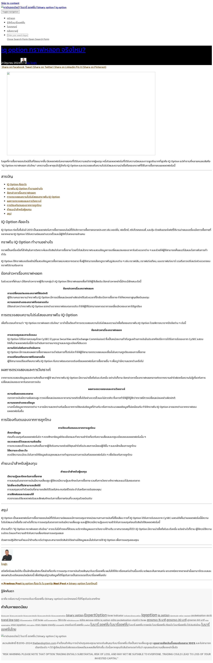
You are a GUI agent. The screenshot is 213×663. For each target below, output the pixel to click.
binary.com (5, 615)
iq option (164, 615)
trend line (7, 620)
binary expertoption (58, 615)
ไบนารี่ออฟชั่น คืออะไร (162, 624)
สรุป (9, 214)
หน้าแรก (11, 18)
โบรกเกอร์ (12, 27)
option (181, 615)
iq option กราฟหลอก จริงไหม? (43, 49)
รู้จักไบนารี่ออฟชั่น (16, 22)
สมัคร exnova (86, 620)
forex (110, 615)
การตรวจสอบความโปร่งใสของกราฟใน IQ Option (33, 197)
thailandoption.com (44, 643)
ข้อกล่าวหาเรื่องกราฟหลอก (21, 193)
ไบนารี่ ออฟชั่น (100, 624)
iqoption (149, 615)
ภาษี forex (38, 620)
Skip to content (10, 3)
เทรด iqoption (18, 624)
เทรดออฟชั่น (60, 625)
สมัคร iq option (102, 620)
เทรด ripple (41, 624)
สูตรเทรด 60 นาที (196, 620)
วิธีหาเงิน (62, 620)
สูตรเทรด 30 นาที (176, 620)
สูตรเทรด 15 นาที (156, 620)
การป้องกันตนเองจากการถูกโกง (24, 205)
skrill (209, 615)
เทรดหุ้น (51, 624)
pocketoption (198, 615)
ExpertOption (95, 615)
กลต (16, 620)
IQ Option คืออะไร (17, 184)
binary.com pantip (16, 615)
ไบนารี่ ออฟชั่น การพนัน (140, 624)
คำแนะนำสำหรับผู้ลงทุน (19, 209)
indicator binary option (132, 615)
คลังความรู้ (12, 31)
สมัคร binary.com (73, 620)
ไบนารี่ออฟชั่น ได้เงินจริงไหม (187, 624)
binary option (75, 615)
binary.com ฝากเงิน (44, 615)
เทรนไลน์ (87, 625)
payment (187, 615)
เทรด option (31, 625)
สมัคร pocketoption (121, 620)
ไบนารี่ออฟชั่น (119, 624)
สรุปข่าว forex (139, 620)
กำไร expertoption (26, 620)
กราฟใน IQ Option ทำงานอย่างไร (25, 188)
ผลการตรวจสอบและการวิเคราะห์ (24, 201)
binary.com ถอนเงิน (30, 615)
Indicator (118, 615)
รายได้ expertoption (50, 620)
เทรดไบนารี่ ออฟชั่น (74, 624)
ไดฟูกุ (4, 564)
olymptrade (174, 615)
